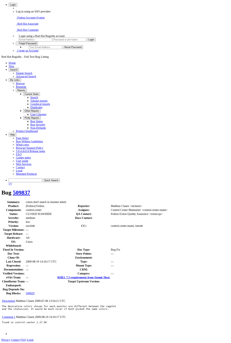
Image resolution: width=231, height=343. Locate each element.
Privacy (5, 339)
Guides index (23, 157)
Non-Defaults (38, 127)
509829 (30, 293)
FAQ (19, 154)
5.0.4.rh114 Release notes (30, 151)
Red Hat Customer (27, 29)
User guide (22, 160)
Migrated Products (26, 173)
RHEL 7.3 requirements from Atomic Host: (83, 277)
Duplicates (36, 107)
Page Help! (22, 138)
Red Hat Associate (27, 23)
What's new (22, 144)
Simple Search (24, 73)
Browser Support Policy (29, 147)
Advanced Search (26, 76)
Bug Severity (37, 124)
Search (14, 69)
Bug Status (36, 121)
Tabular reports (38, 100)
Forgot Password (26, 43)
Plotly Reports (32, 118)
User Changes (38, 114)
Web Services (23, 164)
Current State (31, 94)
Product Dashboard (27, 131)
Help (12, 134)
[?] (10, 183)
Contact (20, 167)
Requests (21, 86)
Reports (21, 90)
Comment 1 (8, 316)
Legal (19, 170)
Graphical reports (40, 104)
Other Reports (32, 111)
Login (13, 4)
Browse (20, 83)
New (11, 66)
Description (8, 300)
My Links (15, 80)
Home (12, 62)
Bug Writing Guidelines (29, 141)
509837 (21, 192)
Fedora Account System (30, 17)
